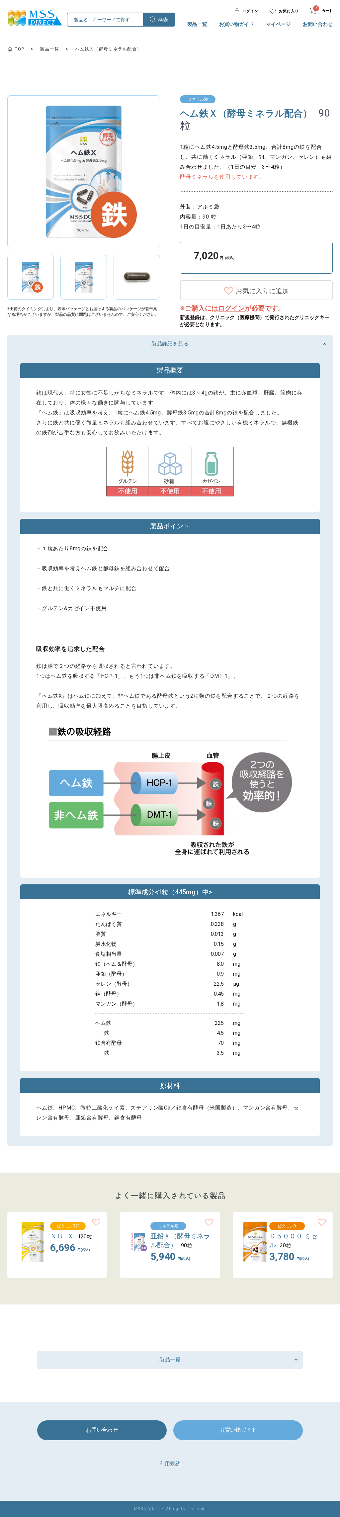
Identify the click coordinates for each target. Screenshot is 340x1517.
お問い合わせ (318, 24)
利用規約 (170, 1464)
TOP (19, 48)
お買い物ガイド (236, 24)
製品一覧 (197, 24)
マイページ (278, 24)
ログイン (231, 308)
